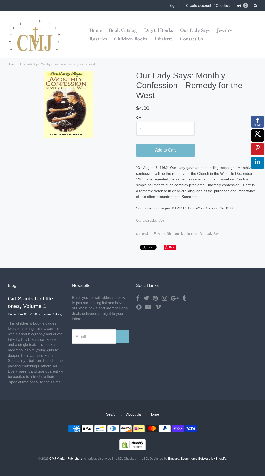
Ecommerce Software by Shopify (203, 458)
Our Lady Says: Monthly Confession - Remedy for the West (57, 64)
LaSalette (163, 38)
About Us (133, 414)
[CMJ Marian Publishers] (35, 34)
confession (143, 234)
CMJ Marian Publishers (65, 458)
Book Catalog (123, 30)
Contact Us (191, 38)
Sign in (174, 5)
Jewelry (224, 30)
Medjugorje (189, 234)
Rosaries (98, 38)
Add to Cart (165, 150)
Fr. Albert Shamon (166, 234)
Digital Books (158, 30)
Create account (198, 5)
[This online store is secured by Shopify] (132, 449)
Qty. (138, 117)
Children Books (130, 38)
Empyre (173, 458)
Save (172, 247)
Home (95, 30)
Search (112, 414)
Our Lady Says (195, 30)
